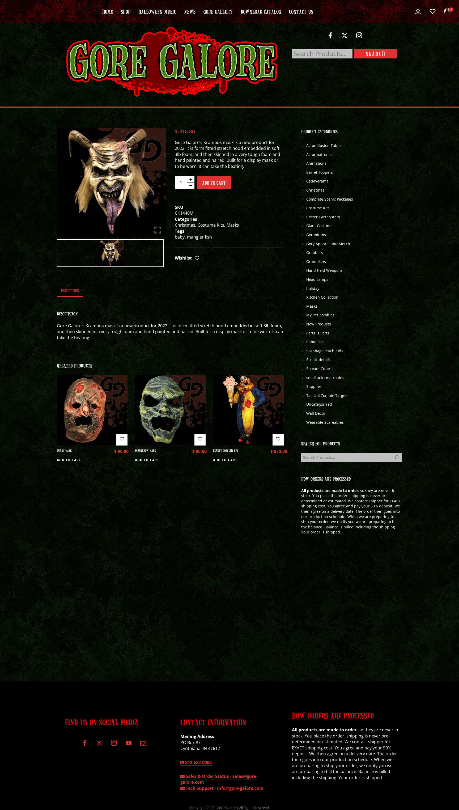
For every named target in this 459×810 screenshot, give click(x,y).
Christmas (185, 225)
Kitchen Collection (322, 297)
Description (70, 290)
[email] (143, 745)
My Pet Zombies (320, 314)
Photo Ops (315, 341)
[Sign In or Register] (418, 11)
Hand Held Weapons (324, 270)
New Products (318, 323)
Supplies (314, 386)
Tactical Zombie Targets (327, 395)
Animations (316, 163)
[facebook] (330, 38)
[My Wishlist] (432, 11)
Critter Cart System (323, 216)
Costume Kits (211, 225)
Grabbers (314, 252)
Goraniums (316, 234)
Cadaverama (317, 181)
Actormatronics (319, 154)
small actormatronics (325, 377)
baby (180, 237)
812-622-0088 (198, 762)
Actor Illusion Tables (324, 145)
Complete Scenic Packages (329, 199)
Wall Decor (315, 413)
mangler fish (199, 237)
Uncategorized (319, 404)
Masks (233, 225)
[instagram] (359, 38)
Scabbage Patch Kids (324, 350)
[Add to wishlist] (197, 258)
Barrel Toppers (319, 172)
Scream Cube (318, 368)
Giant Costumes (320, 225)
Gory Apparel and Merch (328, 243)
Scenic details (318, 359)
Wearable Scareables (325, 422)
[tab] (70, 290)
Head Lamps (317, 279)
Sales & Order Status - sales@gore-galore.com (218, 779)
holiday (312, 288)
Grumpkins (316, 261)
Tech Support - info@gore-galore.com (224, 788)
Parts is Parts (317, 333)
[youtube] (128, 746)
